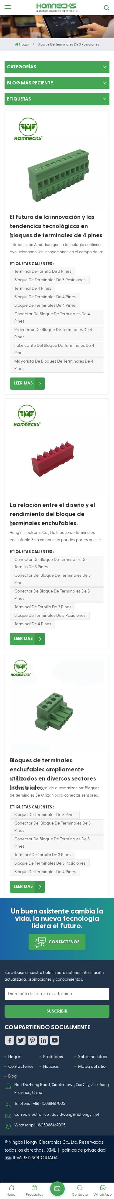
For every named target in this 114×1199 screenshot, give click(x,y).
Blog (12, 1076)
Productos (53, 1057)
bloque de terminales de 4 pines (45, 297)
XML (51, 1150)
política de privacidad (83, 1150)
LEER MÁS (23, 383)
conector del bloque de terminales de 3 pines (52, 579)
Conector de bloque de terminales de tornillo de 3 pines (50, 563)
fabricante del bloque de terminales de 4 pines (54, 349)
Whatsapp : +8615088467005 (39, 1125)
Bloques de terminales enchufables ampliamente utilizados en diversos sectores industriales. (53, 765)
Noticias (51, 1066)
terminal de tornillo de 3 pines (42, 271)
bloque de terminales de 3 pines (44, 815)
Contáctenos (64, 942)
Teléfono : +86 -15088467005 (39, 1104)
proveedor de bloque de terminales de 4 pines (53, 333)
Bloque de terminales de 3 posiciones (49, 280)
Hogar (24, 44)
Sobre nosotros (92, 1057)
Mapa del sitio (91, 1066)
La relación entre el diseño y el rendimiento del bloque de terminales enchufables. (52, 510)
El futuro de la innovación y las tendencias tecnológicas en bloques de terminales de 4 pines (56, 222)
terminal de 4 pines (32, 288)
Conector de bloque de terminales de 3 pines (52, 595)
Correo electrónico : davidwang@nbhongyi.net (56, 1115)
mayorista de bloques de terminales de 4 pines (53, 365)
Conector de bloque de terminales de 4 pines (52, 317)
